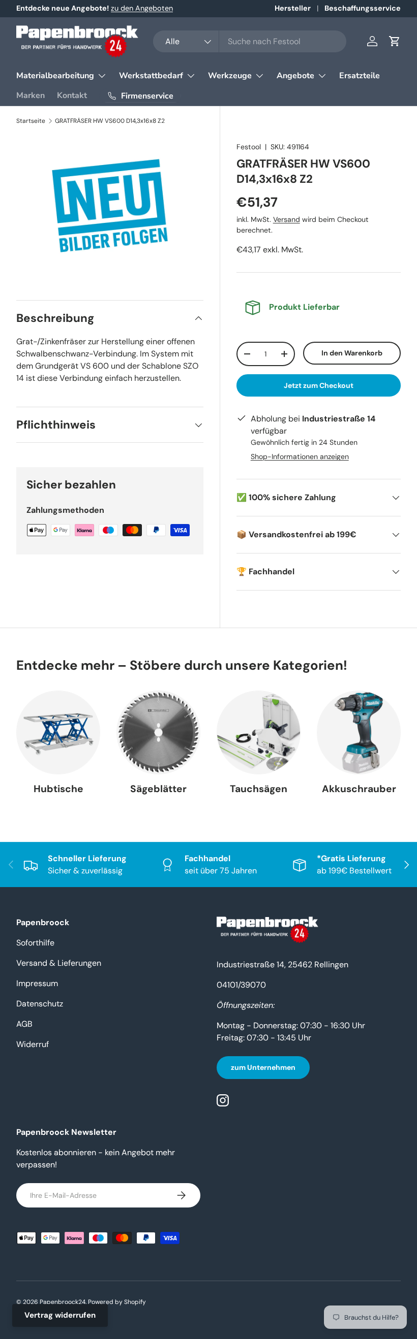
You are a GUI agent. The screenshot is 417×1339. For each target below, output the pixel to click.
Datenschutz (39, 1003)
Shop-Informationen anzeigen (300, 456)
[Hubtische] (58, 732)
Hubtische (58, 788)
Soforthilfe (35, 942)
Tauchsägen (258, 788)
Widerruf (32, 1044)
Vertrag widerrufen (60, 1315)
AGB (24, 1024)
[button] (394, 41)
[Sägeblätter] (158, 732)
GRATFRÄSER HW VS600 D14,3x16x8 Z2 (110, 121)
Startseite (30, 121)
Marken (30, 95)
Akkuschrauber (359, 788)
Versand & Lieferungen (58, 963)
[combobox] (249, 41)
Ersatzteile (359, 75)
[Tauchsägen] (258, 732)
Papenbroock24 (62, 1302)
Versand (286, 219)
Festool (248, 146)
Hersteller (293, 8)
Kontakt (72, 95)
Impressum (37, 983)
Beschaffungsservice (362, 8)
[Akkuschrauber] (358, 732)
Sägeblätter (158, 788)
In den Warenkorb (351, 352)
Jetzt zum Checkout (318, 385)
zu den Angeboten (142, 8)
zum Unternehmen (263, 1067)
